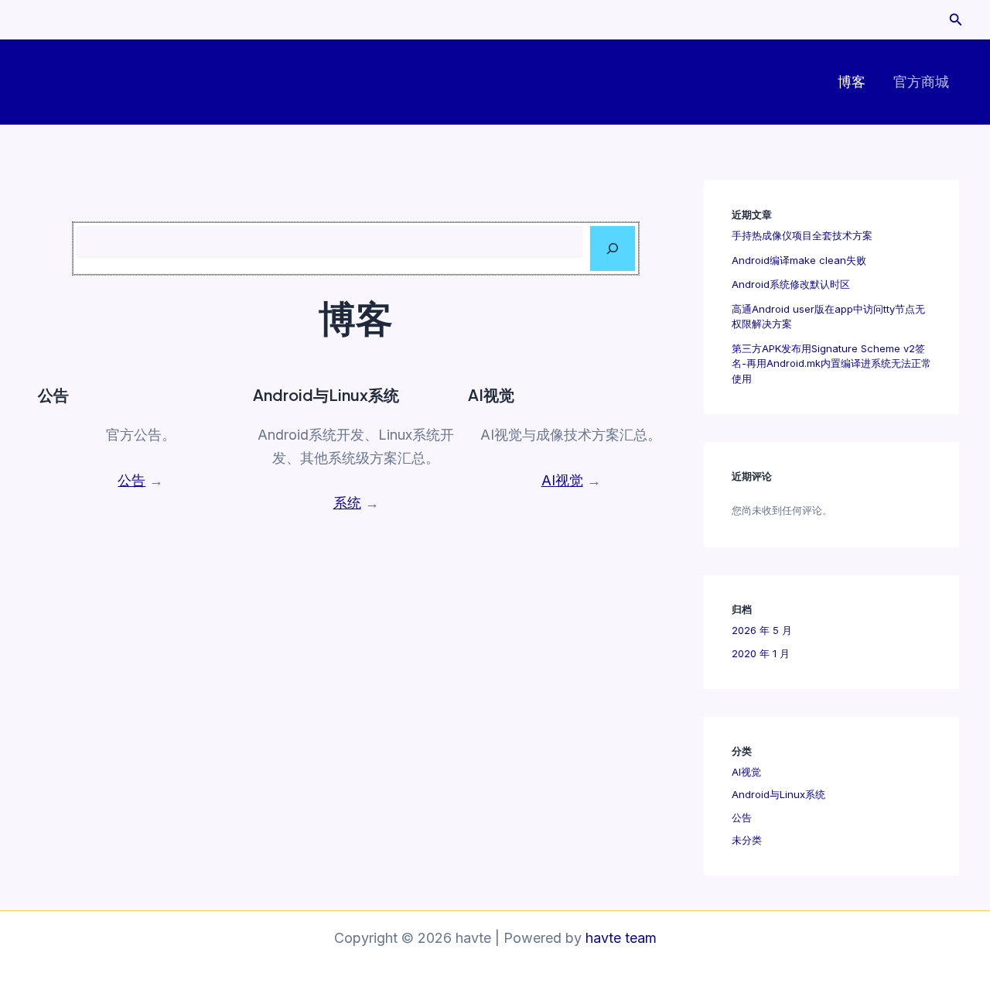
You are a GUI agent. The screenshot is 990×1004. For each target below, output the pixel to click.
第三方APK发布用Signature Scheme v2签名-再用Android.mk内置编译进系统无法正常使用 (831, 363)
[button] (956, 19)
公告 (131, 480)
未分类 (747, 840)
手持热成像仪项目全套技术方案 (802, 235)
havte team (621, 938)
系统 (347, 503)
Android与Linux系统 (778, 794)
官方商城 (921, 82)
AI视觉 (562, 480)
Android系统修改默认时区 (791, 284)
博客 (851, 82)
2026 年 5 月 (762, 630)
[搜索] (612, 248)
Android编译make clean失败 (799, 260)
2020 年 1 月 (761, 653)
